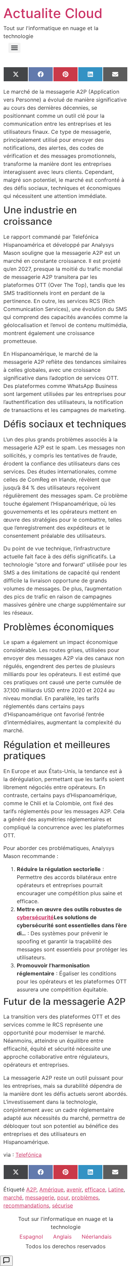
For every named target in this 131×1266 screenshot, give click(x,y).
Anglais (62, 1236)
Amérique (51, 1189)
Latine (116, 1189)
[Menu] (14, 48)
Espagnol (31, 1236)
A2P (31, 1189)
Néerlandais (97, 1236)
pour (63, 1197)
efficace (95, 1189)
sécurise (62, 1205)
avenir (74, 1189)
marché (12, 1197)
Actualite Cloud (52, 13)
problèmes (85, 1197)
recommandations (26, 1205)
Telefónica (28, 1154)
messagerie (39, 1197)
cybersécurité (35, 917)
